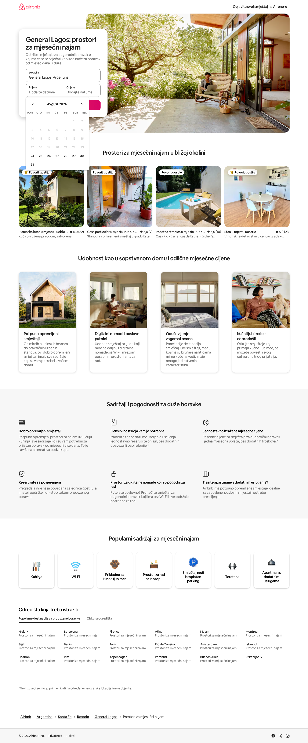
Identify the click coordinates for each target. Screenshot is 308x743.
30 (82, 156)
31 (32, 164)
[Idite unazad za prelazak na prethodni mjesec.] (33, 104)
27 (57, 156)
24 (32, 156)
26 (49, 156)
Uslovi (70, 736)
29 (74, 156)
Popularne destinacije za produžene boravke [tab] (49, 618)
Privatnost (55, 736)
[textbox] (44, 92)
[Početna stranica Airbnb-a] (29, 6)
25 (40, 156)
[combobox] (63, 77)
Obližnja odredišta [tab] (99, 618)
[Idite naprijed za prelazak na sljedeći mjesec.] (81, 104)
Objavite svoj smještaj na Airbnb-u (260, 6)
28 (65, 156)
